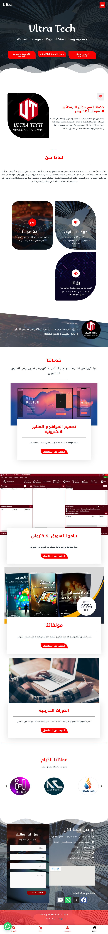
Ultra (8, 4)
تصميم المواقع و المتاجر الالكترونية (54, 429)
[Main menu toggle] (102, 5)
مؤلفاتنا (54, 625)
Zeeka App (105, 76)
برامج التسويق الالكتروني (54, 535)
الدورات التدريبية (54, 710)
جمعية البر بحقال (105, 812)
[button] (6, 786)
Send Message (36, 892)
